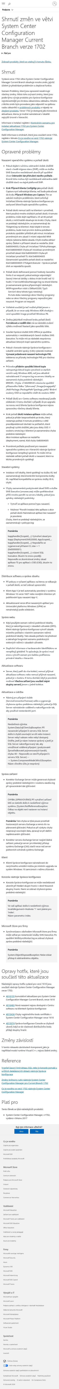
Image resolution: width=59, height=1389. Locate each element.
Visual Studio (7, 1327)
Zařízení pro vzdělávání (11, 1214)
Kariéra (5, 1340)
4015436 (10, 1014)
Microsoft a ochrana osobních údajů (15, 1349)
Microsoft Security (9, 1258)
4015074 (10, 1023)
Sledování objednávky (10, 1189)
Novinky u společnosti (10, 1344)
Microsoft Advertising (10, 1275)
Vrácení (5, 1184)
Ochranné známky (9, 1380)
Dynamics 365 (8, 1267)
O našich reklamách (23, 1380)
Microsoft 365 (7, 1154)
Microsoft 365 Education (11, 1223)
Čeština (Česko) (12, 1361)
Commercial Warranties (11, 1197)
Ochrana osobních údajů (28, 1376)
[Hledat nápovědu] (9, 3)
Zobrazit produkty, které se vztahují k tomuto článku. (26, 61)
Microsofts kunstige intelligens (13, 1253)
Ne (37, 1131)
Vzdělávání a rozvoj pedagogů (13, 1232)
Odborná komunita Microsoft (12, 1310)
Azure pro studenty (9, 1241)
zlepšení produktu (10, 110)
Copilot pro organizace (10, 1145)
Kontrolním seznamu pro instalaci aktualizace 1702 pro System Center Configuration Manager (28, 126)
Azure (5, 1262)
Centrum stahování (9, 1176)
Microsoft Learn (8, 1301)
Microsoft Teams (8, 1284)
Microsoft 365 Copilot (10, 1280)
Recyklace (6, 1193)
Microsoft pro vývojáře (10, 1297)
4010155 (10, 996)
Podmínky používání (44, 1376)
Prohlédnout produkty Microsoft (13, 1159)
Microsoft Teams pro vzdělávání (13, 1219)
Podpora (6, 9)
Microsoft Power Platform (11, 1319)
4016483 (10, 1005)
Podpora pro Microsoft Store (12, 1180)
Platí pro (7, 53)
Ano (21, 1131)
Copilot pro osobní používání (12, 1150)
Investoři (6, 1353)
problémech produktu (29, 107)
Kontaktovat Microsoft (10, 1376)
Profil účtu (6, 1171)
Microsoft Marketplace (10, 1314)
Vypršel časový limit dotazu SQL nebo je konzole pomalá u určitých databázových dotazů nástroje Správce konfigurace (29, 1071)
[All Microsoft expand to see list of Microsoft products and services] (3, 3)
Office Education (8, 1228)
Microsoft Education (10, 1210)
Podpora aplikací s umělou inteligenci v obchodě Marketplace (23, 1305)
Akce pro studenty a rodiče (12, 1236)
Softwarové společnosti (11, 1323)
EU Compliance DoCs (39, 1380)
